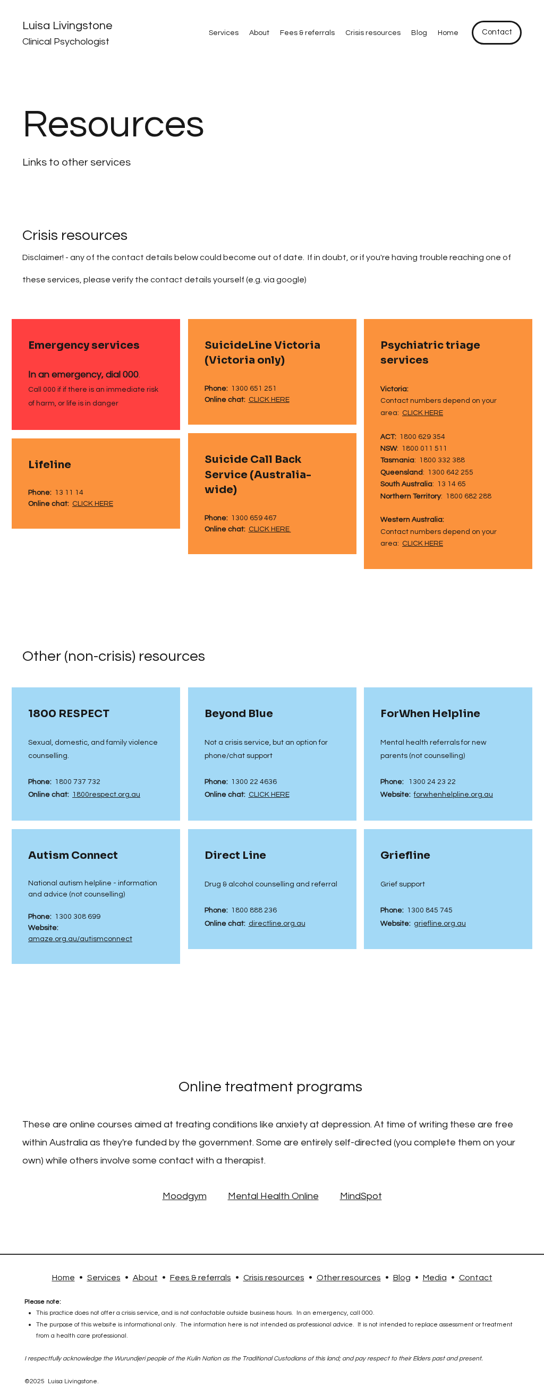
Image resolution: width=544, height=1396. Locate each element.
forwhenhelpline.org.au (453, 794)
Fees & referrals (200, 1277)
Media (435, 1277)
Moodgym (185, 1196)
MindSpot (361, 1196)
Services (104, 1277)
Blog (402, 1277)
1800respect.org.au (106, 794)
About (145, 1277)
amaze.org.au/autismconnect (80, 939)
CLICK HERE (92, 503)
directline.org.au (277, 923)
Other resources (349, 1277)
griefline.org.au (440, 923)
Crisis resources (273, 1277)
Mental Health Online (273, 1196)
